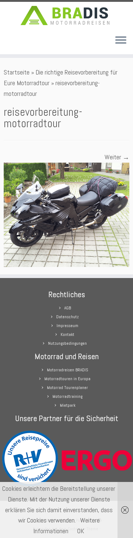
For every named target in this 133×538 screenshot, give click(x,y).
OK (80, 531)
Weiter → (117, 157)
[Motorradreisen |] (66, 16)
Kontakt (67, 334)
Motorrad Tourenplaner (67, 387)
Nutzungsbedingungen (67, 343)
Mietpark (67, 405)
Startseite (17, 72)
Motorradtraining (67, 396)
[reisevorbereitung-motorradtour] (66, 214)
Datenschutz (67, 316)
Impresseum (67, 325)
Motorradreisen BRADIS (67, 369)
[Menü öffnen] (120, 40)
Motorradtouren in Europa (67, 378)
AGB (67, 307)
